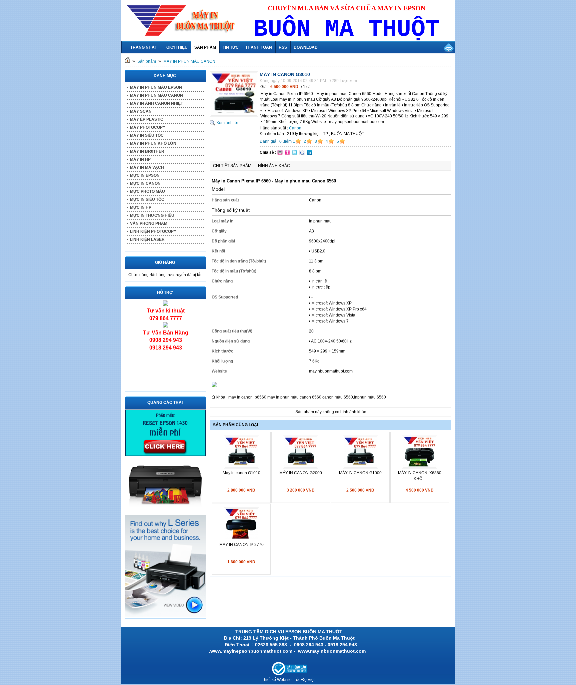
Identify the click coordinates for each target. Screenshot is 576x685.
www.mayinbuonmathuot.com (332, 651)
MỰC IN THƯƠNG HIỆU (152, 215)
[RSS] (449, 47)
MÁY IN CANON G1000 (360, 473)
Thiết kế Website (277, 679)
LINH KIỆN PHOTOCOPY (153, 231)
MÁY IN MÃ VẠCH (147, 167)
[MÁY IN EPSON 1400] (165, 511)
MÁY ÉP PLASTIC (146, 119)
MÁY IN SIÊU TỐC (147, 135)
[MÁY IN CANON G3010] (234, 115)
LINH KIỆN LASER (147, 239)
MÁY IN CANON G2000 (300, 473)
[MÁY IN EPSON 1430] (165, 615)
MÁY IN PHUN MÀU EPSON (156, 87)
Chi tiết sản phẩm (232, 165)
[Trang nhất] (127, 61)
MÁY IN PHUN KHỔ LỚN (153, 143)
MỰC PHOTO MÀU (147, 191)
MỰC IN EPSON (145, 175)
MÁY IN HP (140, 159)
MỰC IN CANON (145, 183)
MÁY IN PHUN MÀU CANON (189, 61)
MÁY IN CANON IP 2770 (241, 544)
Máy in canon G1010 (241, 473)
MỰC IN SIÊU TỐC (147, 199)
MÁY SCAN (141, 111)
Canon (295, 128)
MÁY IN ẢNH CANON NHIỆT (156, 103)
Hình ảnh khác (274, 165)
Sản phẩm (146, 61)
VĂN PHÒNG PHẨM (148, 223)
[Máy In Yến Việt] (165, 455)
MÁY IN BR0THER (147, 151)
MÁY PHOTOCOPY (147, 127)
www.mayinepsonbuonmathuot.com (251, 651)
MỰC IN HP (140, 207)
